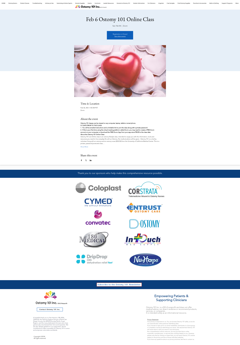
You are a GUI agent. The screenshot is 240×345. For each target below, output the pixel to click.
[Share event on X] (86, 160)
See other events (120, 36)
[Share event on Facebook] (81, 160)
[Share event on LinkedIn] (91, 160)
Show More (84, 147)
